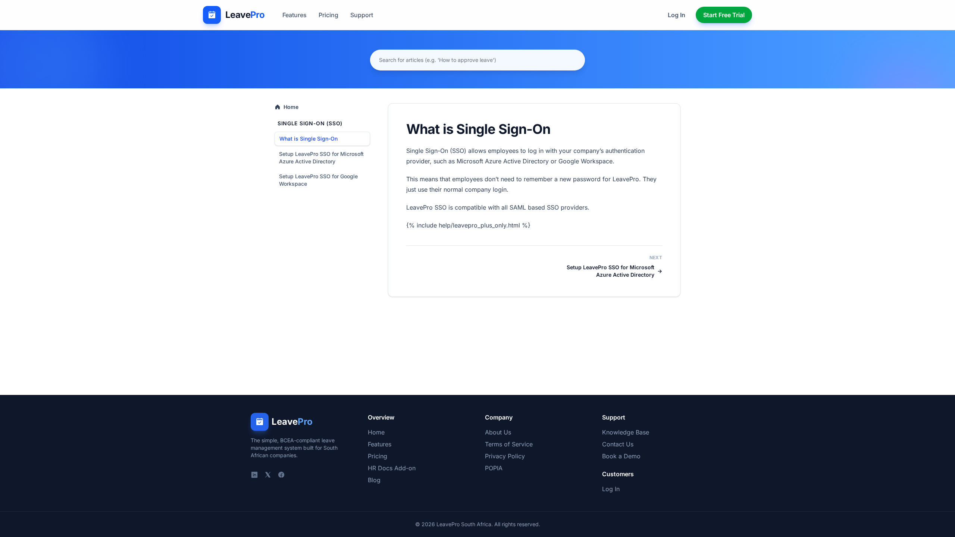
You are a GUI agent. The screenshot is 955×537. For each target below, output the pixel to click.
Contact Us (617, 444)
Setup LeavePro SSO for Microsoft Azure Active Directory (321, 157)
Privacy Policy (505, 456)
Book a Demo (621, 456)
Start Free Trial (724, 15)
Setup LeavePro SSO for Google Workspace (318, 180)
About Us (498, 432)
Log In (676, 15)
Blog (374, 480)
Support (361, 15)
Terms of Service (509, 444)
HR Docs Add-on (392, 468)
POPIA (493, 468)
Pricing (328, 15)
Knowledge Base (625, 432)
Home (291, 107)
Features (294, 15)
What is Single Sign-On (308, 138)
